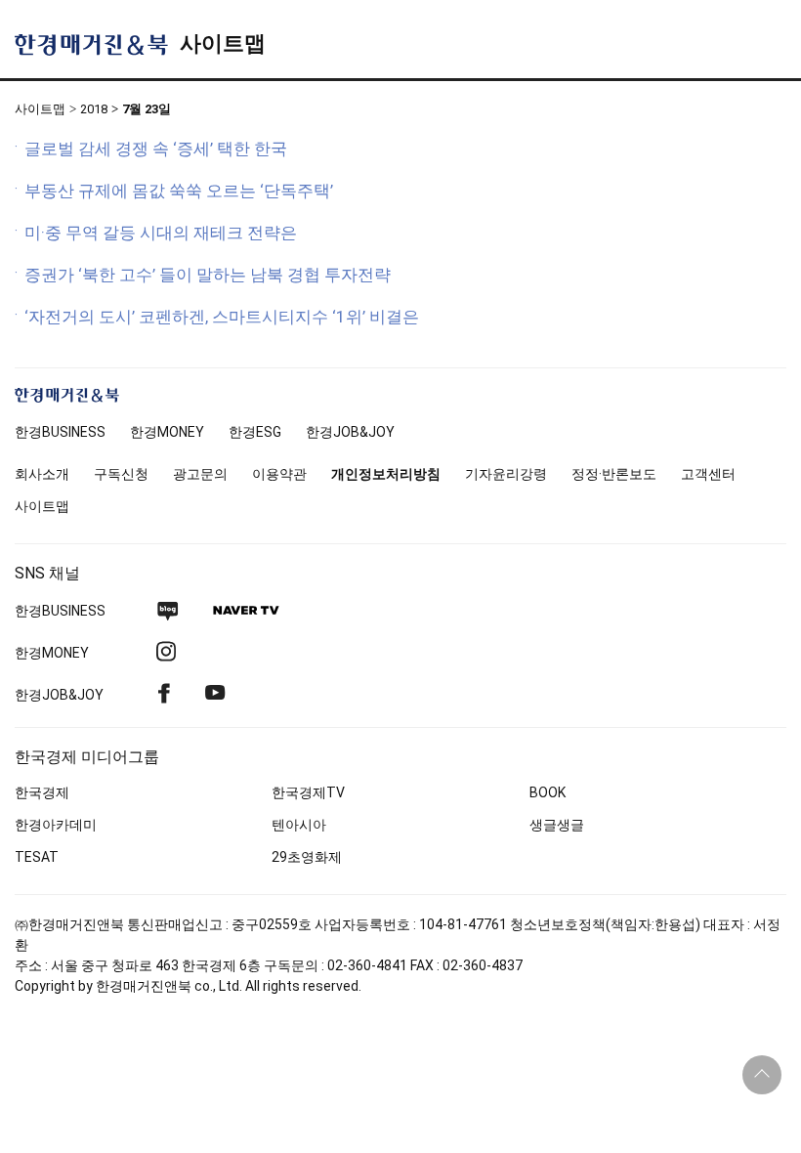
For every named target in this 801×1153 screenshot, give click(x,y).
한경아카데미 (56, 825)
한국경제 (42, 792)
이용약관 (279, 474)
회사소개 (42, 474)
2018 (93, 109)
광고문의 (200, 474)
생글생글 (556, 825)
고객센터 (708, 474)
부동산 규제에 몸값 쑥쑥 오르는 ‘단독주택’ (178, 190)
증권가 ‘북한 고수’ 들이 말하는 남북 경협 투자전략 (207, 274)
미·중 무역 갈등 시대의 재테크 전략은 (160, 232)
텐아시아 (299, 825)
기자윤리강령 (506, 474)
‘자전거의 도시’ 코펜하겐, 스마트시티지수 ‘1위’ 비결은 (221, 316)
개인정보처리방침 (386, 474)
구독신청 (121, 474)
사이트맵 (223, 43)
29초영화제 (307, 857)
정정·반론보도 (613, 474)
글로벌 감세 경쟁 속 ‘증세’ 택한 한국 (155, 148)
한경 (60, 432)
